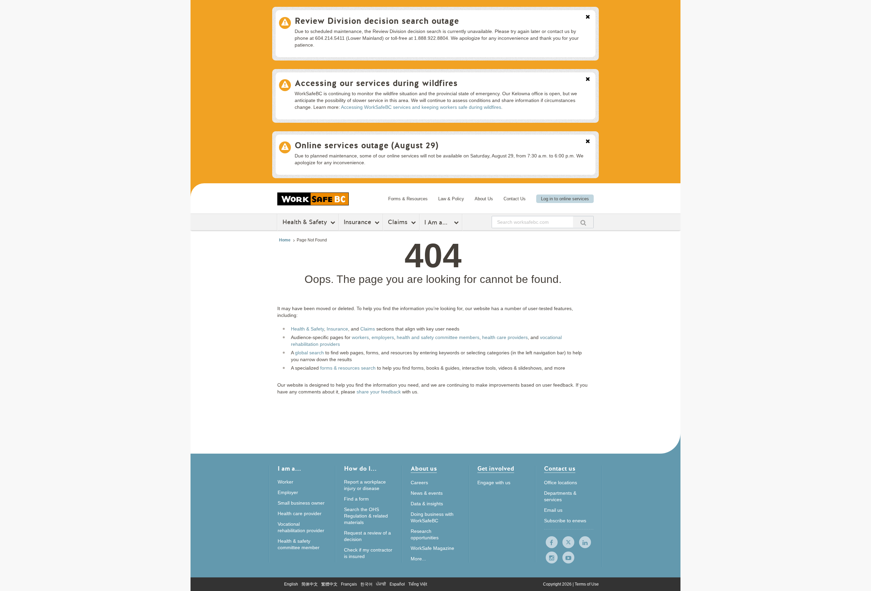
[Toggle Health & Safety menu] (334, 222)
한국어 (366, 584)
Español (397, 584)
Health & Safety (304, 222)
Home (285, 240)
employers (383, 337)
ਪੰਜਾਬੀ (381, 584)
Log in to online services (565, 198)
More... (418, 558)
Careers (419, 482)
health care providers (505, 337)
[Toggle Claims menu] (414, 222)
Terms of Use (587, 584)
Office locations (560, 482)
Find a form (356, 499)
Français (349, 584)
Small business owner (301, 503)
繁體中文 (329, 584)
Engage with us (493, 482)
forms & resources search (348, 368)
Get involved (495, 469)
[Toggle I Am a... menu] (457, 222)
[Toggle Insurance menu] (378, 222)
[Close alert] (588, 17)
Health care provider (300, 513)
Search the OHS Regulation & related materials (366, 516)
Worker (285, 482)
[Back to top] (635, 555)
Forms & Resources (408, 198)
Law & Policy (451, 198)
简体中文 (309, 584)
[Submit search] (583, 221)
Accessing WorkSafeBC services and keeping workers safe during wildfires (421, 107)
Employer (288, 492)
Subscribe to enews (565, 520)
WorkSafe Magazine (432, 548)
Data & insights (427, 503)
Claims (398, 222)
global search (309, 352)
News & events (427, 493)
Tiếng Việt (417, 584)
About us (424, 469)
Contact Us (515, 198)
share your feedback (379, 391)
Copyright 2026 (558, 584)
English (291, 584)
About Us (484, 198)
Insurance (357, 222)
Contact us (559, 469)
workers (360, 337)
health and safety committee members (438, 337)
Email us (553, 510)
